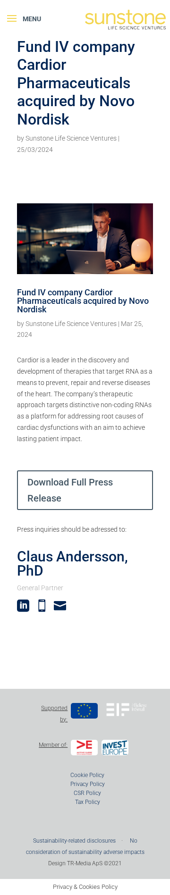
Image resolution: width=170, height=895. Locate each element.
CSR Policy (87, 793)
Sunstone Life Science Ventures (71, 138)
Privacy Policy (87, 784)
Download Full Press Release (70, 490)
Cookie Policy (87, 775)
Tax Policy (87, 802)
